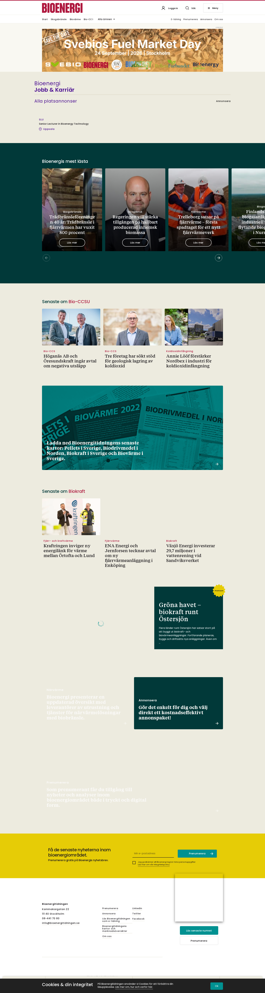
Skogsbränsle (59, 19)
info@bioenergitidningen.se (61, 923)
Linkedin (137, 908)
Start (45, 19)
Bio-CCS (88, 19)
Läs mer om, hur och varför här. (134, 987)
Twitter (136, 913)
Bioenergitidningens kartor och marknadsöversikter (114, 929)
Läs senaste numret (199, 930)
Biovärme (75, 19)
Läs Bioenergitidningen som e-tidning (116, 920)
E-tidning (176, 19)
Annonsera (206, 19)
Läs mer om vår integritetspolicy (154, 864)
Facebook (138, 919)
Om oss (218, 19)
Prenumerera (190, 19)
